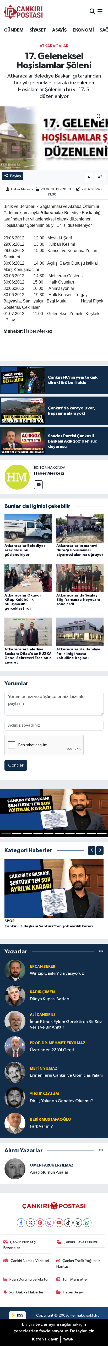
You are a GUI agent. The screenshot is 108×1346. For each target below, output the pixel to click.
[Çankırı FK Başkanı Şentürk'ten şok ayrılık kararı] (54, 888)
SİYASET (38, 30)
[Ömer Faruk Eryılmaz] (14, 1169)
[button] (91, 850)
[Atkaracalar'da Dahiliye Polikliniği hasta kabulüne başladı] (80, 631)
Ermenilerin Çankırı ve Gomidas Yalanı (66, 1075)
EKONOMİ (83, 30)
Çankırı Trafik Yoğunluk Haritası (78, 1263)
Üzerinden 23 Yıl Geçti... (53, 1050)
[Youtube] (59, 1222)
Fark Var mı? (41, 1126)
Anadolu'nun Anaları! (50, 1172)
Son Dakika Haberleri (26, 1292)
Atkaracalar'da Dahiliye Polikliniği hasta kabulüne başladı (78, 654)
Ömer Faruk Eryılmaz (52, 1165)
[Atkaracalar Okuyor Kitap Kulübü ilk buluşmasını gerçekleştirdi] (28, 578)
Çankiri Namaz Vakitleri (29, 1261)
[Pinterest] (40, 1222)
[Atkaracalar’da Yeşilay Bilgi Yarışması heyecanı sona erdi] (80, 578)
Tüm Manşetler (75, 1279)
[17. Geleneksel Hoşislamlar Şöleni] (54, 138)
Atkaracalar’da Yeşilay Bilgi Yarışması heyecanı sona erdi (78, 600)
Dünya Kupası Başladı (50, 999)
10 (102, 833)
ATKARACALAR (54, 46)
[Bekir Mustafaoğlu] (14, 1123)
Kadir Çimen (42, 992)
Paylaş (15, 176)
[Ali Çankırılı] (14, 1021)
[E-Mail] (38, 484)
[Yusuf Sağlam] (14, 1097)
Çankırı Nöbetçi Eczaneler (19, 1245)
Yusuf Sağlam (44, 1094)
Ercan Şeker (42, 967)
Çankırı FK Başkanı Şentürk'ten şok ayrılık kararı (48, 926)
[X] (30, 1222)
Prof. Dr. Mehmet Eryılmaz (57, 1043)
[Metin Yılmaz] (14, 1072)
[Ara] (92, 11)
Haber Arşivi (73, 1292)
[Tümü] (101, 951)
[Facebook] (21, 1222)
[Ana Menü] (100, 11)
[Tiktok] (68, 1222)
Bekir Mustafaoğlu (50, 1120)
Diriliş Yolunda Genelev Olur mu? (61, 1101)
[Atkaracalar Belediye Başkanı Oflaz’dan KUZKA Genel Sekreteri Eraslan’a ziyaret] (28, 631)
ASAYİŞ (59, 30)
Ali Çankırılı (42, 1015)
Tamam (68, 1339)
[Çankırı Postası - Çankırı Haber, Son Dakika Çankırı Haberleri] (23, 12)
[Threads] (77, 1222)
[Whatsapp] (87, 1222)
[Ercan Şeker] (14, 970)
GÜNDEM (13, 30)
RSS (19, 1315)
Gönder (16, 765)
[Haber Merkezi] (17, 477)
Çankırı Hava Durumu (80, 1242)
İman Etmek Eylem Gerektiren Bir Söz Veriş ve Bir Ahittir (66, 1025)
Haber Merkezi (22, 189)
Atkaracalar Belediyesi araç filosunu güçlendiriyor (25, 550)
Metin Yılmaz (43, 1069)
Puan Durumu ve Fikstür (29, 1279)
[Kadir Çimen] (14, 995)
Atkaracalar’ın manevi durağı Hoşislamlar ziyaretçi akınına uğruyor (79, 550)
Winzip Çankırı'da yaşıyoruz (57, 973)
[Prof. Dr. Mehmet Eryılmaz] (14, 1046)
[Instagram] (49, 1222)
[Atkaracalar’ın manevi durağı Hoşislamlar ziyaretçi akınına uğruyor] (80, 528)
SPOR (9, 921)
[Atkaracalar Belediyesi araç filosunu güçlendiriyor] (28, 528)
